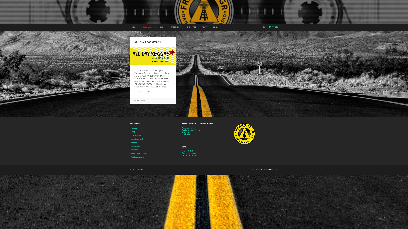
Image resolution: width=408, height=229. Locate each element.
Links (215, 27)
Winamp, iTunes (188, 128)
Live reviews (136, 135)
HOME (135, 27)
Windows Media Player (191, 130)
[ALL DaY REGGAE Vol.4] (153, 56)
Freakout (139, 169)
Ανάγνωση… (136, 146)
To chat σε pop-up (189, 153)
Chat (161, 27)
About (205, 27)
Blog (133, 132)
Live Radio (148, 27)
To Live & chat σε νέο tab (192, 151)
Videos (134, 143)
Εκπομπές (191, 27)
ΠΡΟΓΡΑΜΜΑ (176, 27)
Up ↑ (276, 169)
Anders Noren (267, 169)
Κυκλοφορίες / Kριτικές (140, 153)
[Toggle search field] (264, 27)
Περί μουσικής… (137, 157)
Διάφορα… (135, 150)
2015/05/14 (141, 100)
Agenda (134, 128)
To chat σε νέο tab (189, 155)
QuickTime (186, 134)
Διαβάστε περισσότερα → (144, 91)
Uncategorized (137, 139)
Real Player (186, 132)
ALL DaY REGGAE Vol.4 (147, 42)
